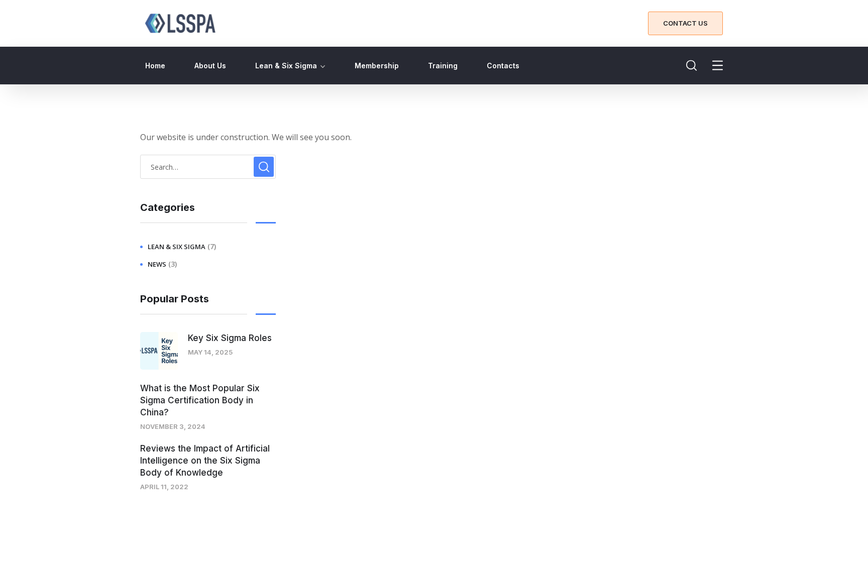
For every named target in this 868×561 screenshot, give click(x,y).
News (157, 264)
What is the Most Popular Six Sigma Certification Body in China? (200, 400)
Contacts (503, 65)
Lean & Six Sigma (286, 65)
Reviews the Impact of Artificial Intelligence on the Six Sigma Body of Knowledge (205, 460)
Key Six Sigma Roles (230, 338)
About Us (210, 65)
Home (155, 65)
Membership (377, 65)
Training (443, 65)
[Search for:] (208, 166)
